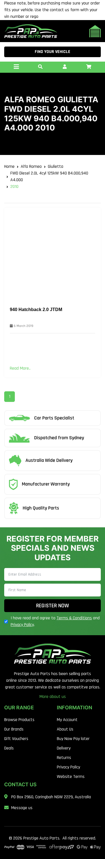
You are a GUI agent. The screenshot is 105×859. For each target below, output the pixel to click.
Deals (9, 748)
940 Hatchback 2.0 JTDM (36, 309)
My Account (67, 720)
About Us (65, 729)
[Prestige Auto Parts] (30, 31)
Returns (64, 758)
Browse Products (19, 720)
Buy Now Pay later (73, 739)
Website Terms (71, 777)
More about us (52, 697)
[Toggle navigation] (16, 67)
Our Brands (14, 729)
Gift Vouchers (16, 739)
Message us (21, 808)
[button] (40, 67)
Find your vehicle (52, 52)
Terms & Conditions (74, 618)
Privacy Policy (22, 625)
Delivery (64, 748)
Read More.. (20, 368)
